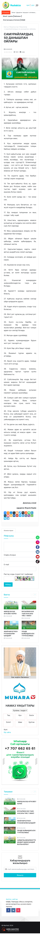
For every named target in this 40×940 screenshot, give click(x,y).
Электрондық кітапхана (11, 20)
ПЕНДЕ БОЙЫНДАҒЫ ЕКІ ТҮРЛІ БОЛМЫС (28, 634)
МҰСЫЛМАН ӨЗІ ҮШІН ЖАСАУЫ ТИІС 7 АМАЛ (28, 614)
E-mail (6, 564)
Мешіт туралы (8, 16)
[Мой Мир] (11, 513)
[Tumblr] (26, 515)
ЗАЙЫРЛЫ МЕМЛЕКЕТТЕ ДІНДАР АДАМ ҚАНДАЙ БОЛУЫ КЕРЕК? (26, 842)
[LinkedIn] (32, 513)
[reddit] (26, 513)
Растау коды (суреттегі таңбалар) (18, 574)
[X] (14, 513)
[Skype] (5, 518)
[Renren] (14, 515)
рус (32, 5)
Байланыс (17, 16)
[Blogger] (17, 513)
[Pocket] (8, 515)
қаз (28, 5)
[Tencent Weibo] (23, 515)
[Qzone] (11, 515)
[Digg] (23, 513)
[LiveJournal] (5, 515)
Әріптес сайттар (12, 899)
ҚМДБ (23, 20)
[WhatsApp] (32, 515)
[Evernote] (29, 513)
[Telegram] (8, 518)
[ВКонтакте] (5, 513)
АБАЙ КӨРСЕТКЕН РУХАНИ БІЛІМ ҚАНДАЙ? (10, 634)
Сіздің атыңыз (10, 555)
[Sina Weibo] (17, 515)
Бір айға (7, 732)
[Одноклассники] (8, 513)
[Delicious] (20, 513)
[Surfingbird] (20, 515)
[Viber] (29, 515)
